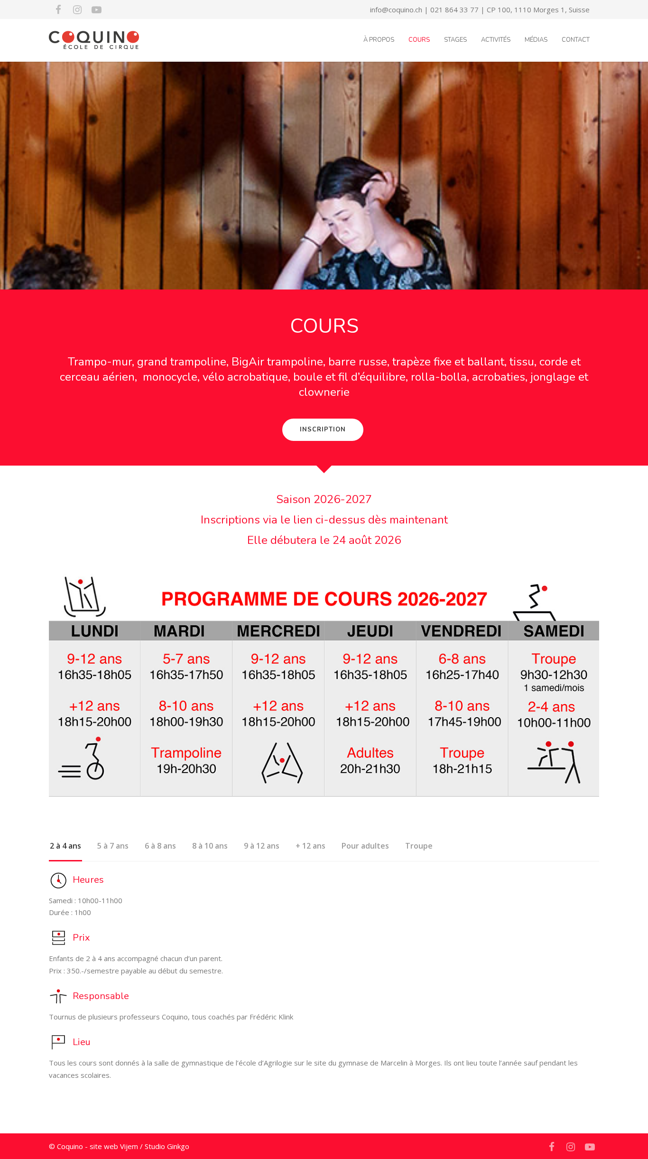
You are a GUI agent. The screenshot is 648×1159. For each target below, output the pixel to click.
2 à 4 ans (65, 846)
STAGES (455, 40)
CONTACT (576, 40)
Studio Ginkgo (167, 1146)
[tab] (65, 850)
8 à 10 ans (210, 846)
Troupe (419, 846)
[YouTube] (96, 9)
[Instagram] (77, 9)
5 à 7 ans (113, 846)
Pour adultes (365, 846)
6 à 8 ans (160, 846)
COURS (419, 40)
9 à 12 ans (261, 846)
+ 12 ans (310, 846)
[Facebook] (58, 9)
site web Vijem (114, 1146)
